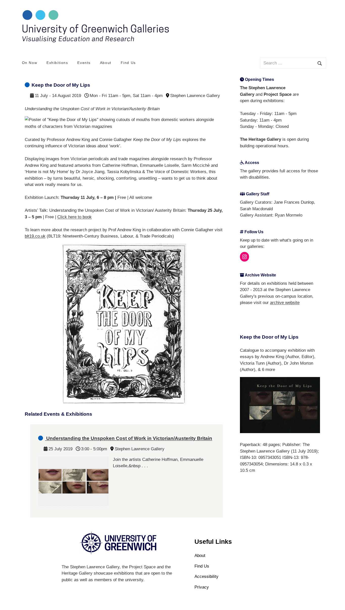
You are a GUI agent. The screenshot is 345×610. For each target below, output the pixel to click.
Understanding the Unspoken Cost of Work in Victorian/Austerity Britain (128, 438)
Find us (201, 566)
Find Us (128, 63)
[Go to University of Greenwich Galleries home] (95, 41)
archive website (285, 302)
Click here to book (74, 217)
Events (84, 63)
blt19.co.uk (35, 236)
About (105, 63)
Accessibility (206, 576)
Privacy (201, 587)
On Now (29, 63)
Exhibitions (57, 63)
